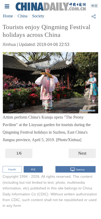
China (22, 16)
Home (8, 16)
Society (38, 16)
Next (82, 153)
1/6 (18, 153)
